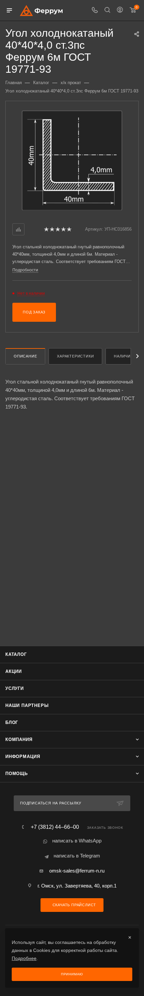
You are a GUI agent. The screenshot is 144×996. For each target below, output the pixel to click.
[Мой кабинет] (120, 10)
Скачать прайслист (73, 905)
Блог (11, 722)
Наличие (123, 356)
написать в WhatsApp (76, 840)
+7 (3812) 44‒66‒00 (55, 827)
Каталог (16, 654)
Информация (22, 756)
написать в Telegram (77, 855)
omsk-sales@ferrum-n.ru (76, 871)
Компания (18, 739)
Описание (25, 356)
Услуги (14, 688)
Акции (13, 671)
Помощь (16, 773)
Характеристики (75, 356)
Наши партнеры (27, 705)
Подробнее (24, 958)
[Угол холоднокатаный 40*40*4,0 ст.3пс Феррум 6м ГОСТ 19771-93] (72, 160)
